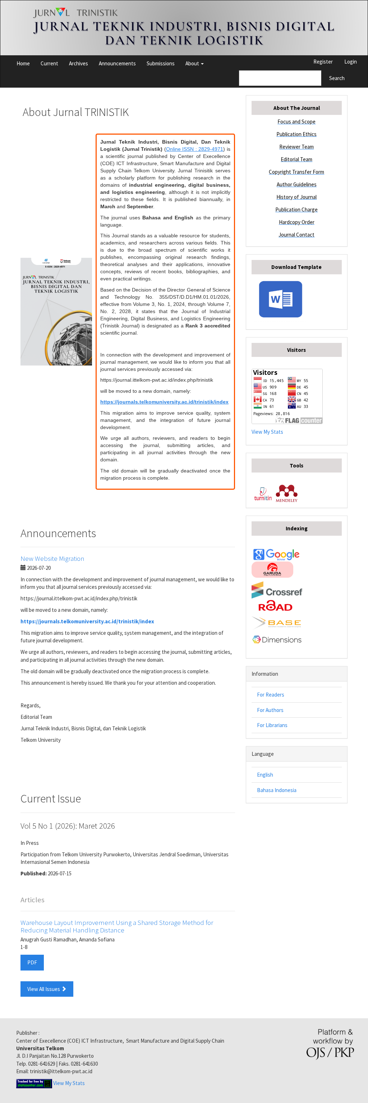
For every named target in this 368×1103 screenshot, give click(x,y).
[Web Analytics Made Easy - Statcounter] (34, 1083)
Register (323, 61)
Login (350, 61)
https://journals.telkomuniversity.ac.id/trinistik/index (164, 402)
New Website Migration (52, 558)
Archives (78, 63)
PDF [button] (32, 962)
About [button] (192, 63)
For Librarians (272, 725)
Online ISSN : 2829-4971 (195, 149)
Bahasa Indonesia (276, 790)
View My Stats (267, 431)
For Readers (270, 694)
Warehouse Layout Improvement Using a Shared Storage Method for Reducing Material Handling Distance (116, 926)
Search (337, 78)
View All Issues (44, 989)
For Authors (270, 710)
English (265, 774)
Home (23, 63)
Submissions (161, 63)
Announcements (117, 63)
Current (49, 63)
